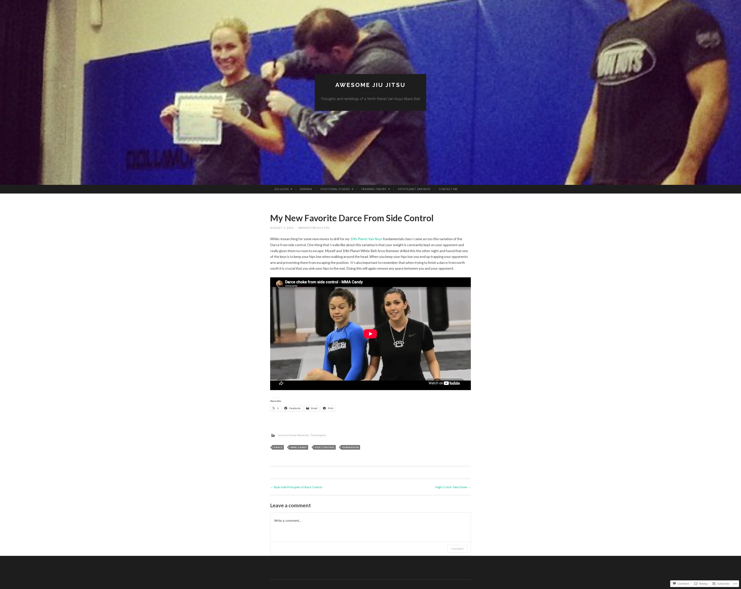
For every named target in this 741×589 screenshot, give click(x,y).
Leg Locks (281, 189)
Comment (457, 548)
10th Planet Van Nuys (414, 189)
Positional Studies (335, 189)
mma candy (298, 447)
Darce (278, 447)
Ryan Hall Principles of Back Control (296, 487)
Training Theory (374, 189)
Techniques (318, 435)
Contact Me (448, 189)
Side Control (325, 447)
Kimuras (306, 189)
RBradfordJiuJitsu (314, 227)
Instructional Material (293, 435)
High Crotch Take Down (453, 487)
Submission (350, 447)
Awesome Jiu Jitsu (370, 85)
